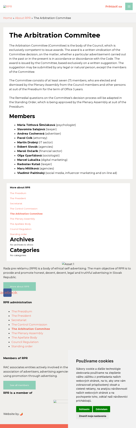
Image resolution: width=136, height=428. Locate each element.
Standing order (18, 234)
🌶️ (21, 414)
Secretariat (16, 203)
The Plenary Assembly (22, 218)
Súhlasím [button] (84, 409)
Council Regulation (21, 229)
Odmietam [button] (101, 409)
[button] (19, 286)
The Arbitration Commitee (26, 213)
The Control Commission (23, 208)
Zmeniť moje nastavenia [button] (92, 416)
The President (18, 198)
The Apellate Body (20, 224)
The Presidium (18, 193)
